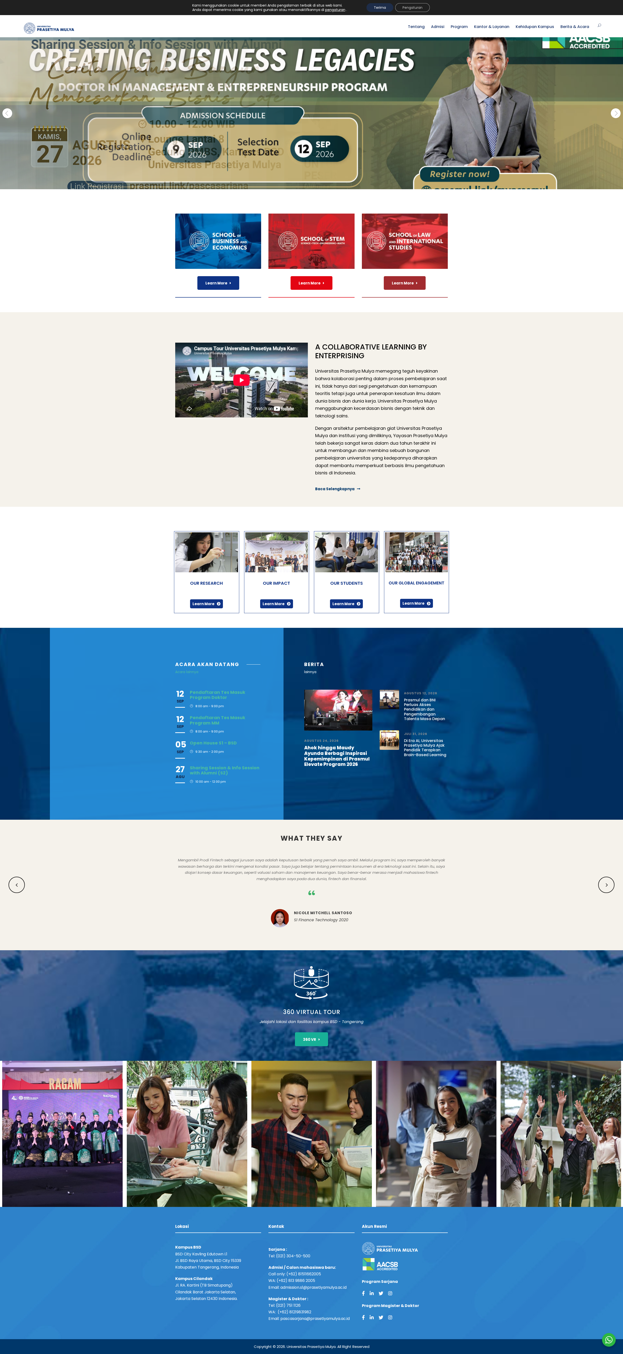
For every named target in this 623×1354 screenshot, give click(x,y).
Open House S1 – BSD (213, 743)
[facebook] (363, 1293)
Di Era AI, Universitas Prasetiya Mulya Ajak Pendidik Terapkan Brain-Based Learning (425, 748)
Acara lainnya (186, 671)
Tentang (416, 26)
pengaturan (335, 10)
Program (459, 26)
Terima (380, 7)
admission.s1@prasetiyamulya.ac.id (313, 1287)
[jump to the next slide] (616, 113)
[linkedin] (372, 1293)
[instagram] (390, 1293)
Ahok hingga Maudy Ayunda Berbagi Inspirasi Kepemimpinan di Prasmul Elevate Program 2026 (337, 756)
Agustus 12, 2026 (420, 693)
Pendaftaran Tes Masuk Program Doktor (217, 695)
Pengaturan (412, 7)
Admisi (437, 26)
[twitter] (381, 1293)
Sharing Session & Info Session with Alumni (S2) (224, 770)
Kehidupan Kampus (535, 26)
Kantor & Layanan (491, 26)
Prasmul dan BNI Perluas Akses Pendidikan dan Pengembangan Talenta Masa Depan (424, 709)
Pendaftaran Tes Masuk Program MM (217, 720)
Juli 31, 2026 (415, 734)
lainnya (310, 671)
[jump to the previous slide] (7, 113)
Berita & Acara (574, 26)
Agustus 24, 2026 (321, 740)
